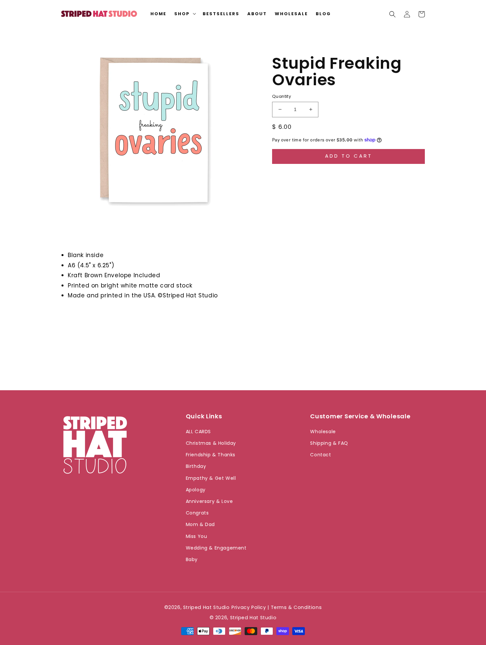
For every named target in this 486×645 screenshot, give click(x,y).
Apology (196, 489)
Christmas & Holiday (211, 443)
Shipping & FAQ (329, 443)
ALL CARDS (198, 431)
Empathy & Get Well (211, 478)
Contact (320, 454)
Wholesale (323, 431)
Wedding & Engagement (216, 548)
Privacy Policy (248, 607)
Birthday (196, 466)
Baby (192, 559)
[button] (392, 14)
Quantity (281, 96)
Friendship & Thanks (210, 454)
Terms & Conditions (296, 607)
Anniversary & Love (209, 501)
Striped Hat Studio (253, 617)
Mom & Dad (200, 524)
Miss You (196, 536)
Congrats (197, 513)
